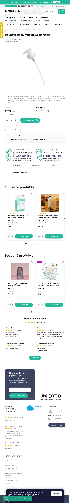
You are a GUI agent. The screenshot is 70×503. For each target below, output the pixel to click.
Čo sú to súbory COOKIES (12, 480)
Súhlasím (56, 494)
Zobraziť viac (35, 358)
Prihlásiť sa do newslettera (18, 395)
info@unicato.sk (56, 415)
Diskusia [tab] (54, 165)
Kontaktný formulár (56, 425)
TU (33, 496)
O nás (6, 460)
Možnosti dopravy (10, 471)
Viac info (57, 2)
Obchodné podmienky (11, 468)
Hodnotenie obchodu (35, 318)
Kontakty (7, 483)
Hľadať (40, 11)
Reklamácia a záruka (11, 478)
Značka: (11, 41)
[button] (26, 243)
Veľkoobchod (12, 6)
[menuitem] (12, 17)
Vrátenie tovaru (9, 465)
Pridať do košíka (28, 120)
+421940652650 (56, 418)
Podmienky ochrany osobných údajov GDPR (13, 474)
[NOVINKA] (50, 271)
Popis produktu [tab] (15, 165)
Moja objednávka (10, 486)
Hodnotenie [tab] (35, 165)
